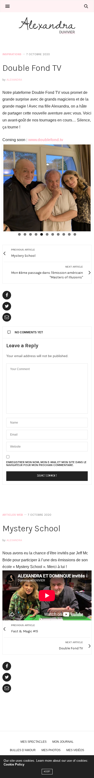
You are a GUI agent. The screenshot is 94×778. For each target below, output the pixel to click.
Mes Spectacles (33, 741)
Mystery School (31, 528)
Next (83, 187)
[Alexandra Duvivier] (47, 25)
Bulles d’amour (23, 750)
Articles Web (12, 515)
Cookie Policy (14, 764)
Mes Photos (50, 750)
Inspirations (11, 54)
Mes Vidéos (75, 750)
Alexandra (14, 79)
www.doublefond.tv (45, 140)
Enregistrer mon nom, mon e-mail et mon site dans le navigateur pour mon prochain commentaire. (46, 464)
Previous (10, 187)
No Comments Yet (29, 332)
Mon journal (63, 741)
